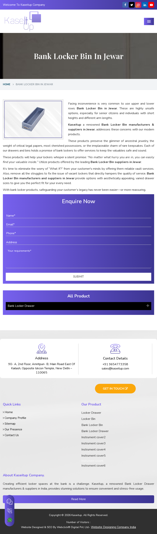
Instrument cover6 (93, 466)
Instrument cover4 (93, 449)
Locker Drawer (91, 413)
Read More (78, 499)
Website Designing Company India (113, 527)
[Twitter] (132, 5)
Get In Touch (114, 389)
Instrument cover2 (93, 437)
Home (6, 84)
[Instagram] (138, 5)
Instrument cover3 (93, 443)
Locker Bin (88, 419)
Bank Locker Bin (92, 425)
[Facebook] (125, 5)
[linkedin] (145, 5)
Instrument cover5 (93, 456)
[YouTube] (151, 5)
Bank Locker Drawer (21, 306)
